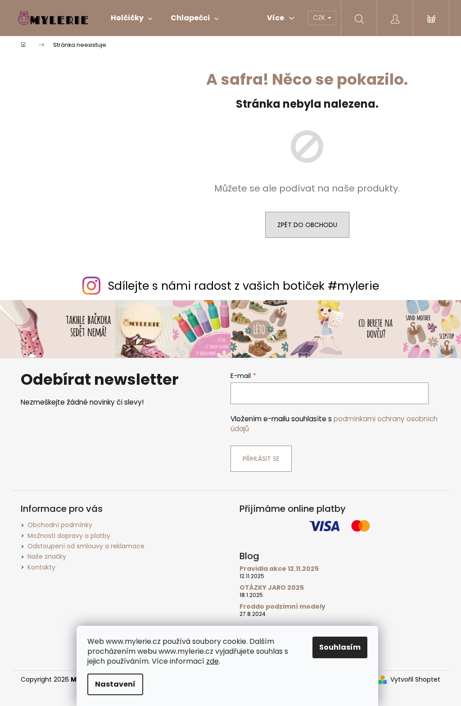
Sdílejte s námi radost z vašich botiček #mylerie (243, 286)
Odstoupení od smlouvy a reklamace (86, 546)
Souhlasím (340, 647)
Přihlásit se (261, 458)
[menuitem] (132, 18)
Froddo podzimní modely (282, 606)
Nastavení (115, 684)
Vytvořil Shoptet (415, 679)
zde (212, 661)
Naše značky (46, 556)
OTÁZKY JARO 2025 (272, 587)
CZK (320, 17)
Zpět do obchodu (307, 224)
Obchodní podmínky (59, 524)
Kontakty (41, 567)
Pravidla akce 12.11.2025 (279, 568)
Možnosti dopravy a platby (68, 535)
